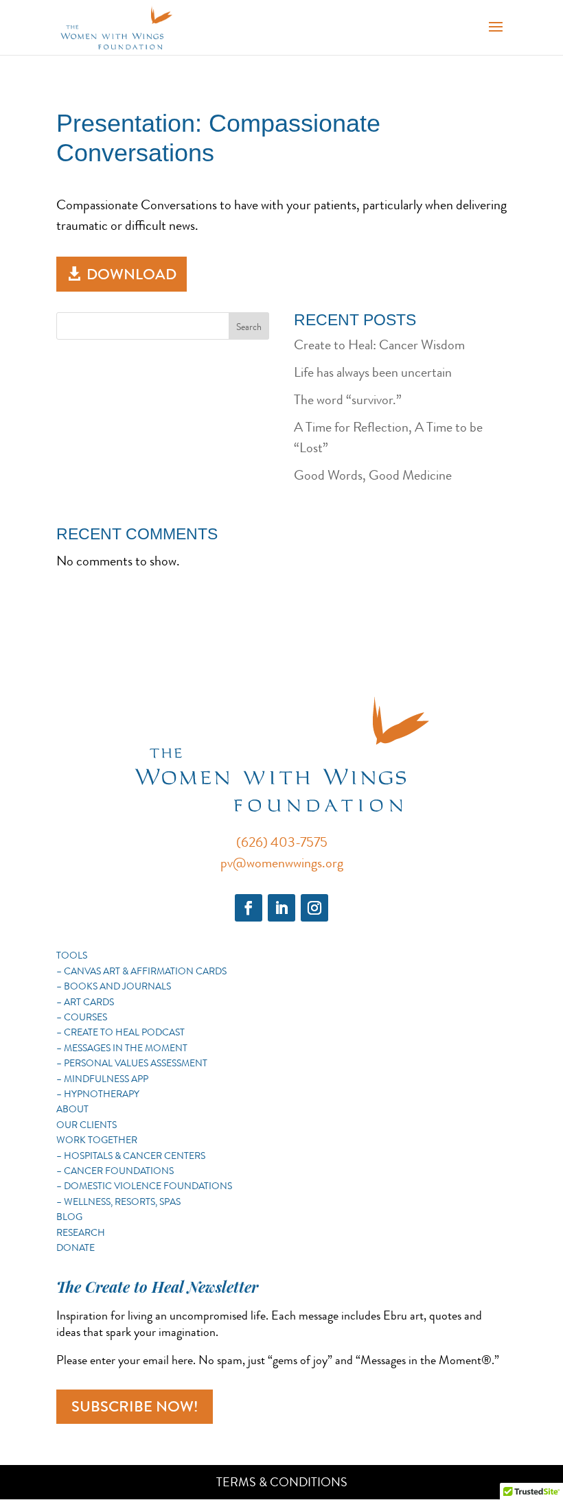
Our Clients (86, 1125)
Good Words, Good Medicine (373, 475)
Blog (69, 1216)
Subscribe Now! (134, 1406)
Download (131, 274)
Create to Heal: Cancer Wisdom (379, 345)
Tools (71, 955)
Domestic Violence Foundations (148, 1186)
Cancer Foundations (119, 1170)
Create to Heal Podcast (124, 1032)
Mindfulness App (106, 1079)
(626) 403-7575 (282, 842)
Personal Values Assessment (135, 1063)
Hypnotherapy (101, 1094)
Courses (85, 1017)
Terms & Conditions (281, 1482)
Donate (75, 1247)
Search (249, 326)
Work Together (96, 1140)
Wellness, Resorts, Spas (122, 1201)
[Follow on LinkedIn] (281, 908)
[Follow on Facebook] (248, 908)
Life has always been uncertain (373, 372)
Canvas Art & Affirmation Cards (145, 971)
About (72, 1109)
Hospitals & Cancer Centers (134, 1155)
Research (80, 1232)
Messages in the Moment (125, 1048)
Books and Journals (117, 986)
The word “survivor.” (348, 400)
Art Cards (89, 1002)
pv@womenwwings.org (281, 863)
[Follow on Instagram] (314, 908)
